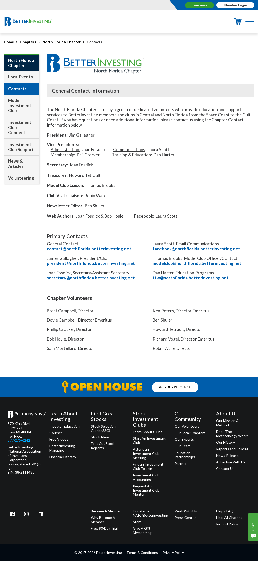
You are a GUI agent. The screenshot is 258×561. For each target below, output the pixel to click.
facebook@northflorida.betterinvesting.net (196, 248)
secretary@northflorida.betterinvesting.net (91, 277)
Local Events (20, 76)
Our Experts (184, 439)
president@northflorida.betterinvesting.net (91, 263)
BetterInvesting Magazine (62, 448)
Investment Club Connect (19, 127)
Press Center (185, 518)
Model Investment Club (19, 105)
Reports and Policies (232, 449)
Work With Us (186, 511)
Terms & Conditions (142, 552)
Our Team (182, 446)
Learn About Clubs (147, 432)
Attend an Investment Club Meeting (146, 453)
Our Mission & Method (227, 423)
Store (137, 522)
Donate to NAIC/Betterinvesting (150, 513)
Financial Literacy (62, 457)
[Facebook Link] (12, 514)
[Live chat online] (253, 527)
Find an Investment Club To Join (148, 466)
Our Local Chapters (190, 433)
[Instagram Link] (26, 514)
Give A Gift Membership (142, 530)
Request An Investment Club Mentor (146, 490)
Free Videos (58, 439)
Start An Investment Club (149, 440)
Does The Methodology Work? (232, 434)
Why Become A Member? (103, 520)
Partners (181, 464)
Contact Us (225, 469)
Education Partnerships (185, 455)
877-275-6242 (19, 440)
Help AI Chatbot (229, 518)
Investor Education (64, 426)
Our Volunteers (187, 426)
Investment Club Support (21, 147)
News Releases (228, 456)
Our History (225, 442)
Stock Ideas (100, 437)
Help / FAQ (224, 511)
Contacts (17, 88)
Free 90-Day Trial (104, 528)
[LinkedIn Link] (41, 514)
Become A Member (106, 511)
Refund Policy (227, 524)
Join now (199, 5)
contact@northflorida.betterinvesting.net (89, 248)
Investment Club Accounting (146, 477)
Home (9, 42)
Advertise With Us (230, 462)
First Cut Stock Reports (103, 446)
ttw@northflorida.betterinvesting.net (191, 277)
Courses (56, 433)
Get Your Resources (175, 387)
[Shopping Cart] (238, 23)
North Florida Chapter (61, 42)
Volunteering (21, 178)
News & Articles (16, 163)
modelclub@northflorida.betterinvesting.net (197, 263)
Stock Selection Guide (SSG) (103, 428)
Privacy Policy (173, 552)
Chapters (28, 42)
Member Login (235, 5)
